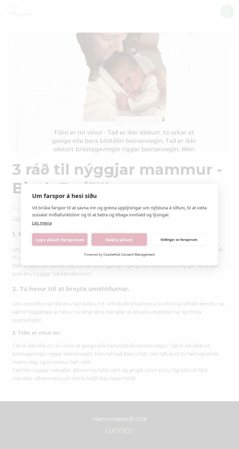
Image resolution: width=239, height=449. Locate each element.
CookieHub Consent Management (129, 254)
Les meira (42, 223)
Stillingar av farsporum (179, 239)
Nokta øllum (119, 240)
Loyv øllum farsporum (60, 240)
